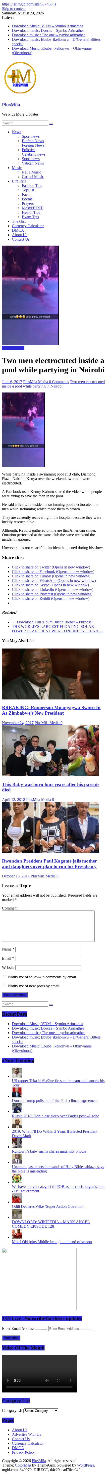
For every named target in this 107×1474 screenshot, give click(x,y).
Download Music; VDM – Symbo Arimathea (47, 26)
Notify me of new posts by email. (34, 986)
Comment (9, 908)
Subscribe (11, 1338)
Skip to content (14, 8)
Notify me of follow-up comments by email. (42, 977)
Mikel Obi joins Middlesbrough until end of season (52, 1242)
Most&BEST (32, 208)
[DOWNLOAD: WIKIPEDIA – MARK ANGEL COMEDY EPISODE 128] (17, 1217)
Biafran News (33, 141)
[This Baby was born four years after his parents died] (50, 775)
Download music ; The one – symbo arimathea (48, 35)
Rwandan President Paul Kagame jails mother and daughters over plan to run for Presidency (49, 863)
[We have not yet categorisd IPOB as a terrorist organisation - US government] (17, 1182)
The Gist (19, 221)
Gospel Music (33, 176)
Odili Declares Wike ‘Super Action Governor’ (48, 1206)
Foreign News (33, 145)
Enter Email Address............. (25, 1328)
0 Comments (59, 382)
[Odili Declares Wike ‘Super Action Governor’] (17, 1202)
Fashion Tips (32, 185)
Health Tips (31, 212)
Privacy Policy (23, 1452)
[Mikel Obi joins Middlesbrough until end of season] (17, 1237)
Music (17, 168)
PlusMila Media (36, 382)
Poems (27, 199)
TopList (28, 190)
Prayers (28, 203)
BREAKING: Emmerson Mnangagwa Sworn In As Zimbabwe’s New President (51, 710)
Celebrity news (34, 154)
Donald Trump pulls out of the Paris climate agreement (55, 1100)
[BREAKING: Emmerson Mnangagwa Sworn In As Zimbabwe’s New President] (50, 698)
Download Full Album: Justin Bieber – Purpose (52, 622)
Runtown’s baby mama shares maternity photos (49, 1151)
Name (8, 949)
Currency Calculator (28, 226)
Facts (26, 194)
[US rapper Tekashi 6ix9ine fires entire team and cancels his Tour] (17, 1076)
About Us (19, 235)
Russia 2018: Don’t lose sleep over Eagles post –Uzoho (55, 1116)
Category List (12, 1410)
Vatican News (33, 163)
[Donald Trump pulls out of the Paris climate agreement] (17, 1096)
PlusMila (11, 104)
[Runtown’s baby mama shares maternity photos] (17, 1147)
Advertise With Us (26, 1434)
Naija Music (31, 172)
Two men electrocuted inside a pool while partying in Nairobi (53, 384)
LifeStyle (19, 181)
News (16, 132)
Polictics (28, 150)
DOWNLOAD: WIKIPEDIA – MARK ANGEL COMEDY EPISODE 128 (51, 1224)
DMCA (18, 230)
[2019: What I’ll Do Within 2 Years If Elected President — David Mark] (17, 1127)
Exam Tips (30, 217)
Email (8, 958)
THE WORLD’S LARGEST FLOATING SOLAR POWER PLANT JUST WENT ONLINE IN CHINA (57, 628)
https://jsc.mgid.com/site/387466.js (29, 4)
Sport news (31, 136)
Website (8, 967)
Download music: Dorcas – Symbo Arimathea (48, 30)
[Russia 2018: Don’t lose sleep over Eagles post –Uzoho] (17, 1111)
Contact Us (21, 239)
